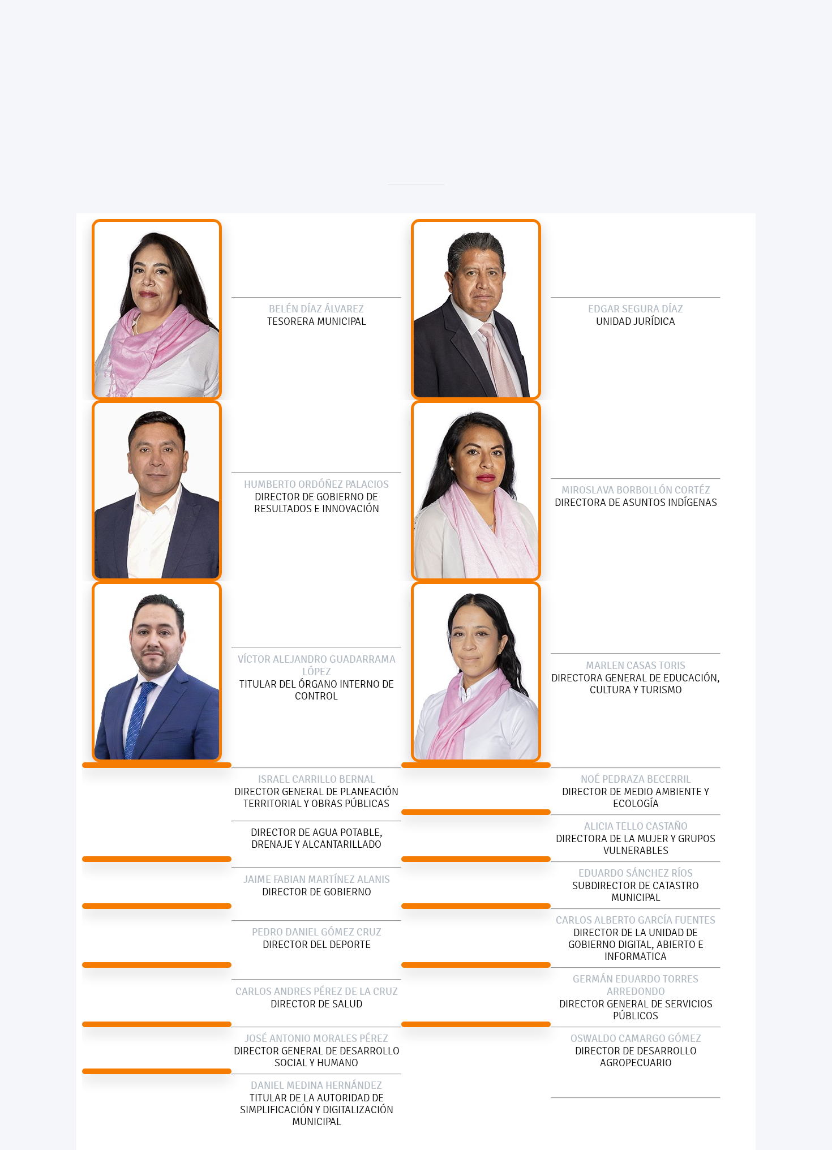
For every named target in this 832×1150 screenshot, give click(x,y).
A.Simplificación (429, 86)
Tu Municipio (344, 86)
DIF (496, 86)
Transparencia (558, 86)
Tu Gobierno (268, 86)
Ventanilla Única (647, 86)
